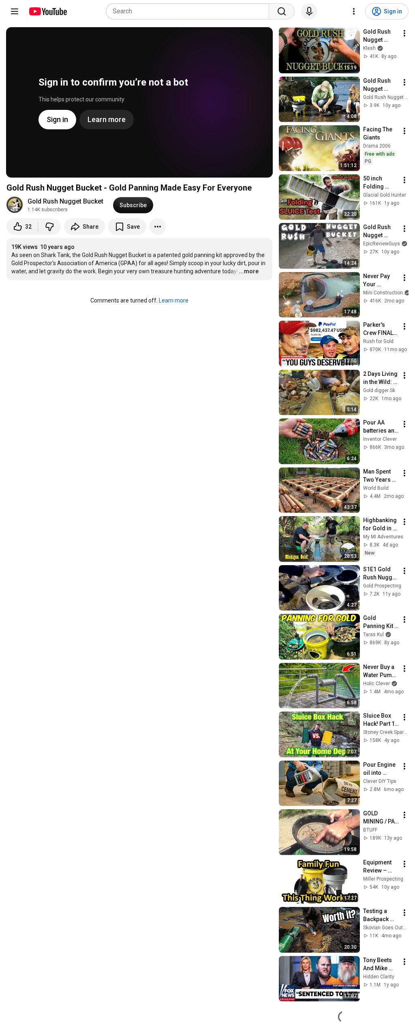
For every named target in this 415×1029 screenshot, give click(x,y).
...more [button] (249, 271)
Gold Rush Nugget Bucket (65, 201)
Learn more (173, 300)
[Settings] (354, 11)
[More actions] (158, 227)
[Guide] (14, 11)
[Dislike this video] (49, 227)
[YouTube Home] (48, 11)
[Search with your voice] (309, 11)
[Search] (282, 11)
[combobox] (190, 11)
